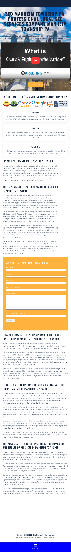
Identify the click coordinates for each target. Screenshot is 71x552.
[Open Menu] (67, 3)
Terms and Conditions (23, 537)
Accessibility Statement (40, 537)
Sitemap (52, 537)
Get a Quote (35, 85)
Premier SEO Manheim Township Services (28, 161)
